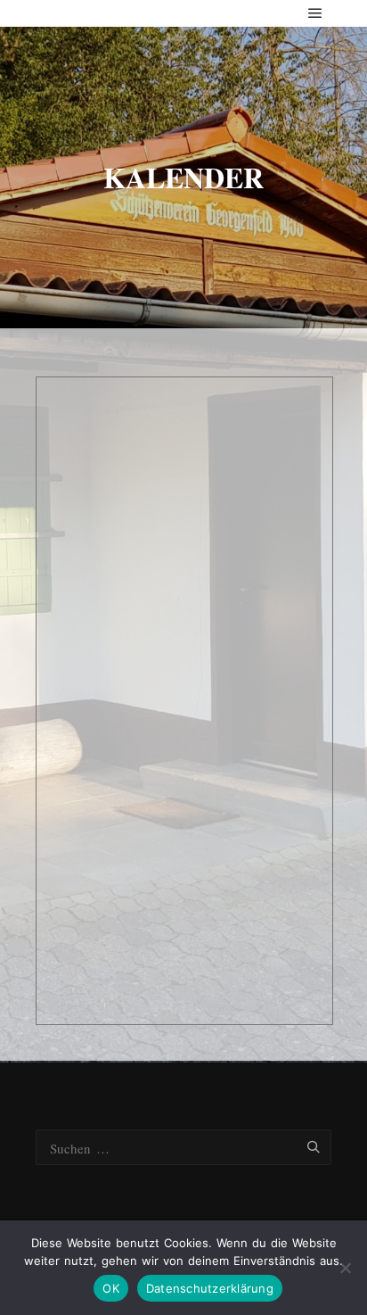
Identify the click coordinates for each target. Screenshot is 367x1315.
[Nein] (345, 1268)
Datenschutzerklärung (209, 1288)
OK (110, 1288)
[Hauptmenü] (315, 13)
